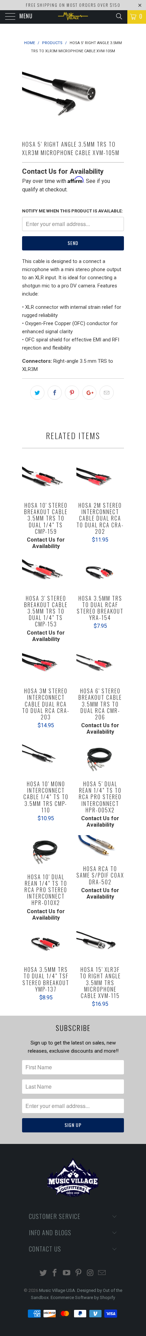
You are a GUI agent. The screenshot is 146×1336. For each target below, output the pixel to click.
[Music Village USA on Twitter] (43, 1273)
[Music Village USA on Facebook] (55, 1273)
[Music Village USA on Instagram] (90, 1273)
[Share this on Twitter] (37, 392)
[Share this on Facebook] (55, 392)
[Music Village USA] (73, 17)
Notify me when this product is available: (72, 210)
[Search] (118, 16)
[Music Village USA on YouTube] (67, 1273)
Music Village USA (57, 1290)
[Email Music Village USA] (102, 1273)
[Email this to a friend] (106, 392)
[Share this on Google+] (89, 392)
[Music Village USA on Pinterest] (79, 1273)
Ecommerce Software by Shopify (83, 1297)
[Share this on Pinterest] (72, 392)
